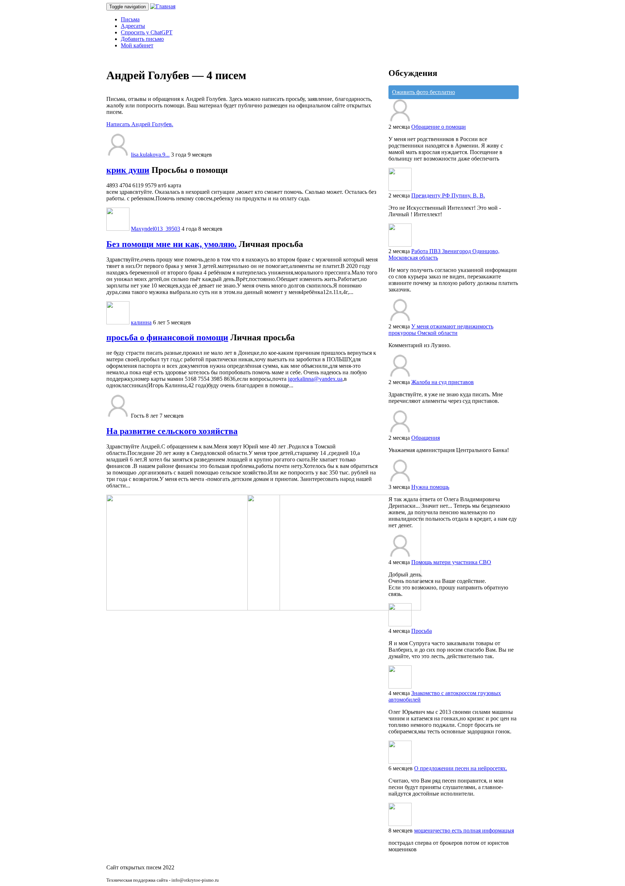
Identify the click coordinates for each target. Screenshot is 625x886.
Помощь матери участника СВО (451, 562)
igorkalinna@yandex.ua (315, 379)
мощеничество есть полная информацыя (464, 830)
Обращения (425, 438)
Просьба (421, 631)
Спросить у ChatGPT (147, 32)
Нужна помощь (430, 487)
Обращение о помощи (438, 127)
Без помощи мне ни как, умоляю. (171, 244)
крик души (127, 170)
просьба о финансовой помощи (167, 337)
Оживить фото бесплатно (423, 92)
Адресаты (133, 26)
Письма (130, 19)
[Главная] (162, 6)
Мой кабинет (137, 45)
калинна (141, 322)
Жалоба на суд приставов (442, 382)
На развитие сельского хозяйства (172, 431)
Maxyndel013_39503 (155, 229)
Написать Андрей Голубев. (139, 124)
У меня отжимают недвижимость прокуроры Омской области (440, 329)
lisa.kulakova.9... (150, 155)
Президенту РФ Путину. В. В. (448, 195)
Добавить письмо (142, 39)
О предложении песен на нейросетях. (460, 768)
